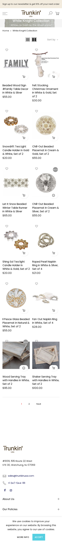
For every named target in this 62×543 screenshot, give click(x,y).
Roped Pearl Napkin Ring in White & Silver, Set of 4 (45, 265)
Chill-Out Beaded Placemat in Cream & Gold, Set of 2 (45, 150)
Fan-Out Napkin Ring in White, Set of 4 (44, 320)
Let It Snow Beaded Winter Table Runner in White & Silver (14, 207)
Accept (39, 537)
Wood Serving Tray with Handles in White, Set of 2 (15, 380)
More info (23, 537)
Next (38, 403)
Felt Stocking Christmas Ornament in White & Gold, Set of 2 (45, 91)
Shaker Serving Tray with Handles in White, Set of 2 (45, 380)
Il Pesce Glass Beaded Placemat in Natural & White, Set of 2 (16, 322)
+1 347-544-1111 (16, 483)
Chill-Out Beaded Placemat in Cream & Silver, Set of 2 (45, 207)
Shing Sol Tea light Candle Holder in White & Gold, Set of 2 (16, 265)
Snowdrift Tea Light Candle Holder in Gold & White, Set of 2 (15, 150)
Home (5, 30)
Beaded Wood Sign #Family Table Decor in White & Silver (15, 89)
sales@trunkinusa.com (21, 475)
